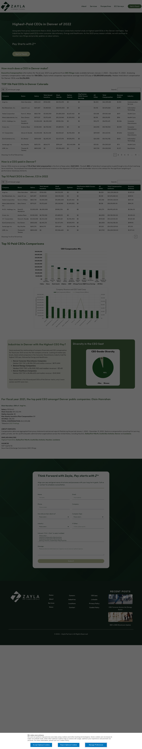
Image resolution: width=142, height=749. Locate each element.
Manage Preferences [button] (96, 745)
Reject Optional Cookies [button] (68, 745)
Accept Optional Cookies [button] (41, 745)
